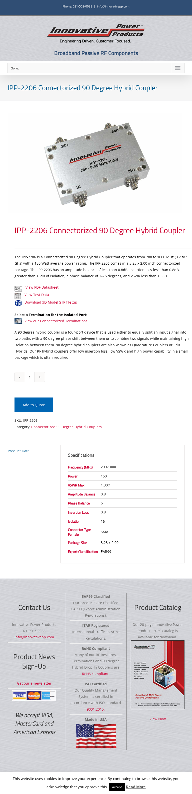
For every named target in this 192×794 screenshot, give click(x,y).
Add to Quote (34, 404)
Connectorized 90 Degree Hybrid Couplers (66, 426)
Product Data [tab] (19, 450)
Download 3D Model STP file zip (50, 302)
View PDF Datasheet (41, 287)
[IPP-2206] (96, 163)
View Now (158, 719)
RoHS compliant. (96, 673)
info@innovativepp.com (113, 6)
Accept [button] (117, 787)
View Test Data (36, 294)
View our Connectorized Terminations (56, 321)
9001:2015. (96, 709)
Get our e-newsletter (34, 683)
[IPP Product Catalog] (157, 675)
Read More (136, 786)
